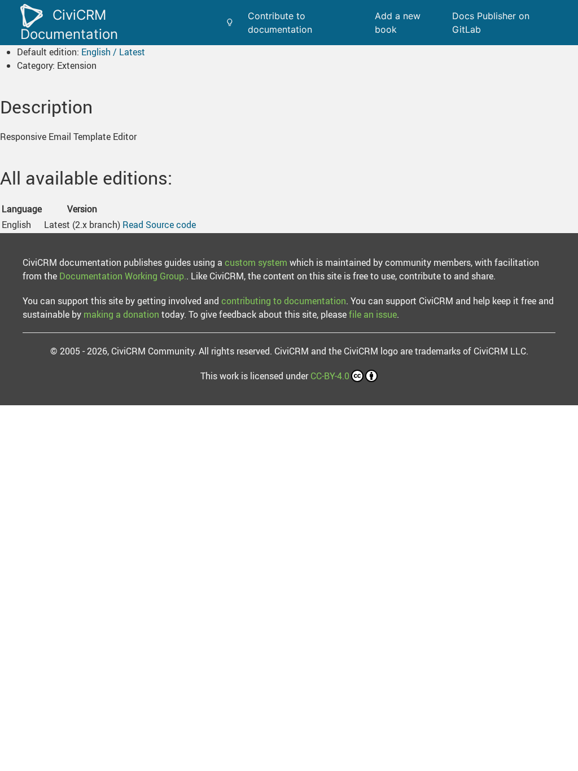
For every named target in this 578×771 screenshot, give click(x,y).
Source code (171, 224)
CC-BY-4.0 (329, 376)
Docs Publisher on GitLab (490, 22)
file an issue (373, 314)
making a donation (121, 314)
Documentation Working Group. (122, 276)
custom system (256, 262)
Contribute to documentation (280, 22)
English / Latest (113, 52)
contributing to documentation (283, 301)
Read (132, 224)
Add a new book (398, 22)
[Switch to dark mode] (229, 22)
